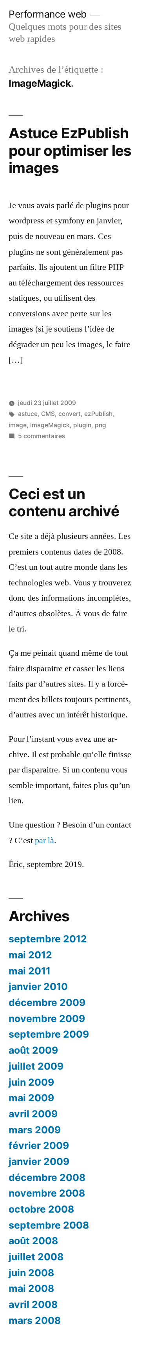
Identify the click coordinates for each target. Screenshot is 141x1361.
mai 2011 (30, 971)
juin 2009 (31, 1082)
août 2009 (33, 1050)
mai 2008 (31, 1288)
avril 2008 (33, 1304)
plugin (82, 425)
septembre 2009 (49, 1034)
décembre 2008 (47, 1177)
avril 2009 (33, 1114)
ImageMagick (50, 425)
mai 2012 (30, 955)
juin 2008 (31, 1273)
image (18, 425)
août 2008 (33, 1241)
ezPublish (98, 413)
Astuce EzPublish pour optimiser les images (70, 150)
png (100, 425)
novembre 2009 (47, 1018)
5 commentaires (41, 436)
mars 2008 (35, 1320)
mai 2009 (31, 1098)
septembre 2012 (48, 939)
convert (69, 413)
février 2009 (39, 1145)
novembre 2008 (47, 1193)
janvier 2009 (39, 1161)
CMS (48, 413)
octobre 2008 (41, 1209)
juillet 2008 (36, 1257)
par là (44, 840)
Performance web (48, 14)
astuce (28, 413)
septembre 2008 (49, 1225)
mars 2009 (35, 1130)
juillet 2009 (36, 1066)
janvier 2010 (38, 986)
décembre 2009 (47, 1002)
